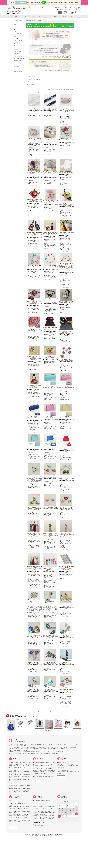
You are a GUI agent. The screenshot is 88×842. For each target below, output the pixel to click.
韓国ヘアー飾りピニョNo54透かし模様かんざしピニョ (66, 605)
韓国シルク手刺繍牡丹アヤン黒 (50, 328)
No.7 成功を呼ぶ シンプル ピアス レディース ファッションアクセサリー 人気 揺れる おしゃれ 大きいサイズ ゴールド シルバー (50, 141)
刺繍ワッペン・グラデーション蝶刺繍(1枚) (34, 266)
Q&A (65, 9)
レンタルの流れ (17, 68)
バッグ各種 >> (64, 70)
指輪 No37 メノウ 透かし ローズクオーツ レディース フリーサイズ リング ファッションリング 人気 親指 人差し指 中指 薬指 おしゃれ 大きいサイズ (66, 109)
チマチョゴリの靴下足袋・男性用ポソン (66, 172)
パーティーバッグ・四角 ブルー (50, 448)
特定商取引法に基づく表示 (39, 835)
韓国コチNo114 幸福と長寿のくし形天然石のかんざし (66, 139)
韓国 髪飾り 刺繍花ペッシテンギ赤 (66, 302)
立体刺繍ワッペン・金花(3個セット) (34, 508)
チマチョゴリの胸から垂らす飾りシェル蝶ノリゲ (66, 534)
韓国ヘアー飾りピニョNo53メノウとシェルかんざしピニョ (34, 636)
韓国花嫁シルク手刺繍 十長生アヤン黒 (66, 332)
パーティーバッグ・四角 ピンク (50, 417)
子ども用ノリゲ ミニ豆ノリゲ (50, 569)
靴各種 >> (70, 70)
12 (49, 92)
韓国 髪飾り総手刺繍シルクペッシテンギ (34, 200)
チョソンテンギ (69, 57)
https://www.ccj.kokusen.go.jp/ (45, 753)
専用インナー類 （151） (31, 76)
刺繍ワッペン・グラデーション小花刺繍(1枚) (50, 266)
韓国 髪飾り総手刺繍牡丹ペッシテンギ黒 (34, 302)
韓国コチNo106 (66, 636)
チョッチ (70, 55)
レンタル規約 (16, 66)
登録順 (71, 89)
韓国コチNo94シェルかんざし (50, 690)
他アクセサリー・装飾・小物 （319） (34, 79)
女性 (33, 16)
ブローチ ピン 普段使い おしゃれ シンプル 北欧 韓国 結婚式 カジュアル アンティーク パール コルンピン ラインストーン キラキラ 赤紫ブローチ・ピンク (34, 174)
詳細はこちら (37, 781)
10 (46, 92)
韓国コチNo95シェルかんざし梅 (34, 690)
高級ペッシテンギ (62, 57)
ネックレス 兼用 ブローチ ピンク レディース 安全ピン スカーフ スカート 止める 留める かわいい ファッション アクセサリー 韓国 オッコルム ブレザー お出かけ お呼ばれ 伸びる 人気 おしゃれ (34, 607)
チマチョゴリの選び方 (18, 71)
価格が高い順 (62, 89)
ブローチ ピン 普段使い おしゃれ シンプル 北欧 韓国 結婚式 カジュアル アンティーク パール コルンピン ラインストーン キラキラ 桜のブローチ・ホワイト (50, 174)
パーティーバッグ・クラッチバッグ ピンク (66, 387)
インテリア (63, 16)
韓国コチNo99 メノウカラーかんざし (66, 663)
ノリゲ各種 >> (46, 70)
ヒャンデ (51, 70)
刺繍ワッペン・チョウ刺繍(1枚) (66, 508)
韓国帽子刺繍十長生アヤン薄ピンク (50, 201)
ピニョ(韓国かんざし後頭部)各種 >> (53, 56)
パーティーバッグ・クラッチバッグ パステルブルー (50, 387)
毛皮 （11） (29, 81)
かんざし (44, 56)
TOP (16, 16)
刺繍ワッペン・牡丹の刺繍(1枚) (50, 477)
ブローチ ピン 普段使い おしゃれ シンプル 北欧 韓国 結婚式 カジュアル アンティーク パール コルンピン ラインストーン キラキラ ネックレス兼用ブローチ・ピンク (50, 607)
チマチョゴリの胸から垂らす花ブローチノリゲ (34, 534)
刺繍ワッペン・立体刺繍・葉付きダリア (66, 360)
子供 (47, 16)
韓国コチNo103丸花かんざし (34, 663)
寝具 (72, 16)
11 (47, 92)
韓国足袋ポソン (69, 40)
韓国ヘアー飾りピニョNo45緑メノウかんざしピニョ (50, 636)
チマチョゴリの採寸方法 (18, 69)
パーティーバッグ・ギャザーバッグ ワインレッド (66, 448)
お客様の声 (70, 9)
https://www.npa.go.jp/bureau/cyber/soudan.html (45, 751)
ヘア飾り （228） (30, 78)
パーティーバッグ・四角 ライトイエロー (66, 417)
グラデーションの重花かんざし (66, 690)
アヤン (56, 57)
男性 (40, 16)
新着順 (67, 89)
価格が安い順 (55, 89)
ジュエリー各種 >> (57, 70)
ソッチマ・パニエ (52, 40)
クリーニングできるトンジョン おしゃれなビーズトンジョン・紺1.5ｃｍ (50, 108)
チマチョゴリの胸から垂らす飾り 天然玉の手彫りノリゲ (50, 233)
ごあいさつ (56, 835)
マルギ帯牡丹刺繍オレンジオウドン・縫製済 (34, 330)
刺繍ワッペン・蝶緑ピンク (50, 357)
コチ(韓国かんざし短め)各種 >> (66, 56)
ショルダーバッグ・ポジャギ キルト (34, 386)
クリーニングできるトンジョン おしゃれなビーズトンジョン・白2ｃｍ (34, 108)
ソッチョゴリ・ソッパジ (60, 40)
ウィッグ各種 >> (64, 55)
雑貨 (55, 16)
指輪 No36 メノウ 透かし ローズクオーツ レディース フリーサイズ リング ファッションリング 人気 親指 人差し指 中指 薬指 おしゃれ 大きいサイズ (34, 141)
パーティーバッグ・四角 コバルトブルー (34, 448)
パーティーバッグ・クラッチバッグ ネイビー (34, 417)
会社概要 (60, 9)
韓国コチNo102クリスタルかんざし (50, 663)
